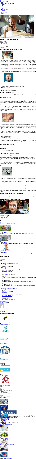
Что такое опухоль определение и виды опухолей (7, 223)
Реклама (3, 420)
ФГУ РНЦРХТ (2, 363)
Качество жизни (4, 12)
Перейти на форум (3, 300)
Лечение (3, 10)
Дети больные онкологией (4, 231)
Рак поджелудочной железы (8, 458)
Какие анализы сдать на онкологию (5, 241)
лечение (5, 324)
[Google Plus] (6, 43)
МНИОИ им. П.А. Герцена (4, 353)
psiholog (6, 274)
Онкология (5, 232)
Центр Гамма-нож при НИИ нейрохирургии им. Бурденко (9, 373)
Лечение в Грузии (4, 267)
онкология (3, 215)
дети (1, 215)
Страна (1, 388)
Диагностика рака (6, 418)
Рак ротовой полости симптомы (5, 222)
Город (1, 389)
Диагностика (4, 8)
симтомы (6, 215)
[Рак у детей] (7, 58)
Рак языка (5, 431)
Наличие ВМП (3, 391)
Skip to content (2, 0)
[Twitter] (2, 43)
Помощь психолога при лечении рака (7, 283)
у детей (9, 215)
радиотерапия (9, 334)
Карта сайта (4, 421)
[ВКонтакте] (1, 43)
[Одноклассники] (3, 43)
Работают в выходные (4, 392)
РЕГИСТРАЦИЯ (5, 1)
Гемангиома (2, 303)
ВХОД (1, 1)
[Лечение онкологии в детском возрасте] (7, 175)
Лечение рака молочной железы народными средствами (8, 437)
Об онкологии (4, 7)
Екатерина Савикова (3, 302)
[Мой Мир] (4, 43)
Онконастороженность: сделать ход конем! (6, 404)
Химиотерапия (8, 375)
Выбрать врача (2, 311)
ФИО (1, 395)
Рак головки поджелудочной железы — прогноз (7, 457)
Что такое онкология (3, 251)
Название (1, 390)
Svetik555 (6, 270)
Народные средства (7, 438)
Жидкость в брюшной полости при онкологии (7, 444)
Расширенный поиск (3, 397)
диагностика (2, 324)
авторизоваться (16, 258)
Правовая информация (5, 419)
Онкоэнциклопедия (5, 9)
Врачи (3, 11)
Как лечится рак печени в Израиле (7, 271)
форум (3, 13)
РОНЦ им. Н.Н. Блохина (4, 343)
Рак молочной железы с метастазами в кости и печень (10, 263)
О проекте (3, 418)
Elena (5, 266)
